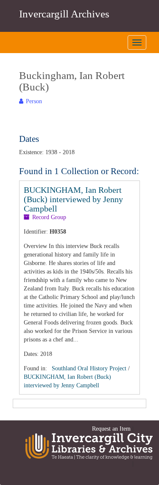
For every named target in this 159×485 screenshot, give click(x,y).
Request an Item (111, 429)
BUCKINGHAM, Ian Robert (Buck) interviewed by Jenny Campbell (73, 199)
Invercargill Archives (64, 14)
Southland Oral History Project (89, 368)
